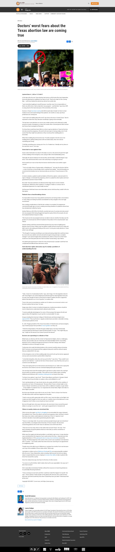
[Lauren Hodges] (21, 511)
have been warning (36, 111)
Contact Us (47, 540)
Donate (95, 3)
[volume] (22, 9)
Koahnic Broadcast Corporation (68, 540)
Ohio (51, 451)
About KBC (64, 543)
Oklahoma (40, 451)
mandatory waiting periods (45, 374)
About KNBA (47, 531)
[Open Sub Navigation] (27, 13)
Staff (46, 537)
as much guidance (46, 325)
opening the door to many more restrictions (47, 438)
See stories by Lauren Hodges (33, 520)
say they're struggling (41, 412)
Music (31, 13)
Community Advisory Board (58, 13)
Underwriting (47, 543)
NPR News (20, 20)
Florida (45, 451)
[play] (18, 9)
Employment (47, 534)
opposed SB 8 (26, 319)
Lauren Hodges (34, 41)
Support (47, 13)
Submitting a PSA (83, 534)
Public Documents (66, 537)
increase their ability (50, 455)
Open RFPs (82, 537)
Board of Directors (83, 531)
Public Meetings (65, 534)
